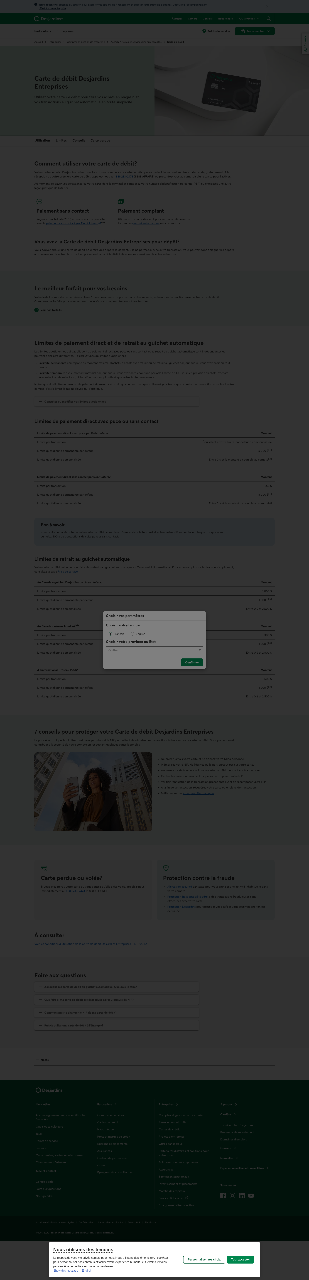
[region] (154, 1259)
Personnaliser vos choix (204, 1259)
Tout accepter (240, 1259)
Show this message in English (72, 1270)
